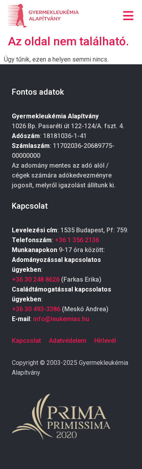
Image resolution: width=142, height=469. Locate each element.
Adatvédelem (67, 340)
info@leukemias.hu (61, 319)
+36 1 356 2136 (77, 240)
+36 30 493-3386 (36, 309)
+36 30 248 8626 (36, 279)
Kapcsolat (26, 340)
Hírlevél (105, 340)
